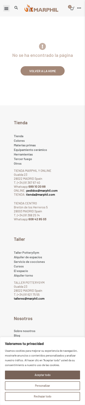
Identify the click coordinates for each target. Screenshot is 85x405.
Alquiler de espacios (28, 257)
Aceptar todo (43, 375)
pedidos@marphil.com (42, 190)
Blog (17, 335)
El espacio (21, 271)
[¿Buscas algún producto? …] (16, 8)
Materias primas (25, 145)
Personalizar (42, 385)
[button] (6, 8)
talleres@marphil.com (29, 298)
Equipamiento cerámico (30, 150)
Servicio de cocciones (29, 261)
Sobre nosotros (24, 331)
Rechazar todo (42, 396)
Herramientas (23, 154)
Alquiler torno (23, 275)
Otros (18, 163)
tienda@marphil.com (40, 194)
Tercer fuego (23, 159)
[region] (42, 371)
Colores (19, 140)
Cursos (19, 266)
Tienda (18, 136)
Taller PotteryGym (26, 252)
